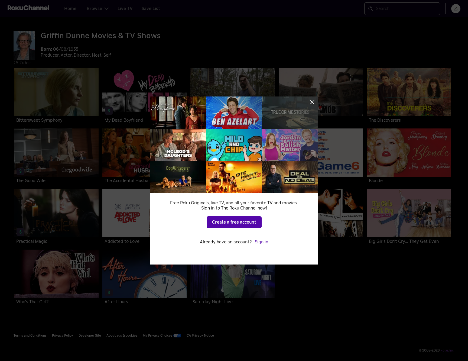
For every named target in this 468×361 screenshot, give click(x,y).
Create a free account (234, 222)
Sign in (261, 242)
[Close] (312, 102)
